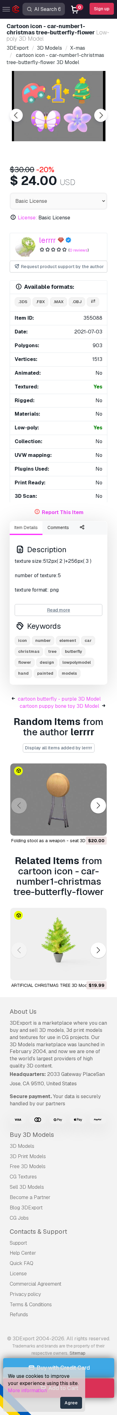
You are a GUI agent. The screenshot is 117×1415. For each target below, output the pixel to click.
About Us (23, 1012)
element (67, 640)
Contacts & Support (38, 1232)
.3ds (22, 301)
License (18, 1273)
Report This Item (63, 512)
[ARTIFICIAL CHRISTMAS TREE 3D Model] (58, 944)
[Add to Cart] (84, 827)
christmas (29, 651)
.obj (77, 301)
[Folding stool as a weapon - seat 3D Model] (58, 799)
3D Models (22, 1146)
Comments (58, 527)
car (88, 640)
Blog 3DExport (26, 1207)
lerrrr (47, 240)
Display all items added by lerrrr (58, 748)
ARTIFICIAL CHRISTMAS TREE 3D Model (51, 985)
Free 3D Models (28, 1166)
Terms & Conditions (31, 1304)
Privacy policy (25, 1294)
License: (27, 217)
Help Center (23, 1253)
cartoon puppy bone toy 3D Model (59, 706)
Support (18, 1243)
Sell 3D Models (27, 1187)
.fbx (40, 301)
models (69, 673)
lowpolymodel (76, 662)
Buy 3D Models (32, 1135)
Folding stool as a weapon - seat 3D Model (55, 840)
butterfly (73, 651)
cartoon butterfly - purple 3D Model (59, 699)
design (47, 662)
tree (52, 651)
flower (24, 662)
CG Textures (23, 1176)
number (43, 640)
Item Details (26, 527)
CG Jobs (19, 1218)
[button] (98, 805)
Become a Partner (30, 1197)
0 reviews (79, 250)
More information (27, 1390)
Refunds (19, 1314)
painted (45, 673)
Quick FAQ (21, 1263)
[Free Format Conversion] (93, 302)
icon (22, 640)
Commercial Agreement (35, 1284)
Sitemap (77, 1353)
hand (23, 673)
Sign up (102, 9)
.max (58, 301)
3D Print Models (28, 1156)
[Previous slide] (16, 115)
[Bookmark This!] (97, 827)
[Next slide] (100, 115)
